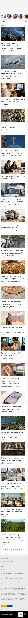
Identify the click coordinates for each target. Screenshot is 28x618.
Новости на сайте (4, 558)
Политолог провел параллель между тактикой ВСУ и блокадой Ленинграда (12, 227)
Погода (2, 564)
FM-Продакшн (3, 559)
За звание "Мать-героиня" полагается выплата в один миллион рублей (11, 304)
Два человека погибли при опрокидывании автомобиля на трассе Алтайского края (12, 201)
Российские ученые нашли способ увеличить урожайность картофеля (11, 127)
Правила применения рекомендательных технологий (11, 571)
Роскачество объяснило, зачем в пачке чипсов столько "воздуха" (13, 101)
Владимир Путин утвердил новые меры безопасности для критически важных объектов (13, 329)
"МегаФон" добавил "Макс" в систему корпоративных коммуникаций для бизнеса (12, 486)
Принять (21, 614)
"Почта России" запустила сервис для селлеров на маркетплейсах (11, 409)
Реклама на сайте (4, 563)
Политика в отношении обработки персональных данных (12, 573)
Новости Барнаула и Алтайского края (8, 569)
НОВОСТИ (3, 25)
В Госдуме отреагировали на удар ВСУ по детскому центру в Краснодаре (12, 460)
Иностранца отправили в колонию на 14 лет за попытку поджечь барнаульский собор (12, 152)
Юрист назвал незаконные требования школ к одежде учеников (11, 511)
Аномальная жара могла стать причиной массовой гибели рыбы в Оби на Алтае (12, 434)
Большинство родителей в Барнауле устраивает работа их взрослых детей (12, 355)
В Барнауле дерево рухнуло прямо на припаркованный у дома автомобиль (12, 252)
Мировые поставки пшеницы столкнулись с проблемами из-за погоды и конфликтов (13, 278)
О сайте (2, 566)
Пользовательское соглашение (7, 561)
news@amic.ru (22, 588)
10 (21, 549)
